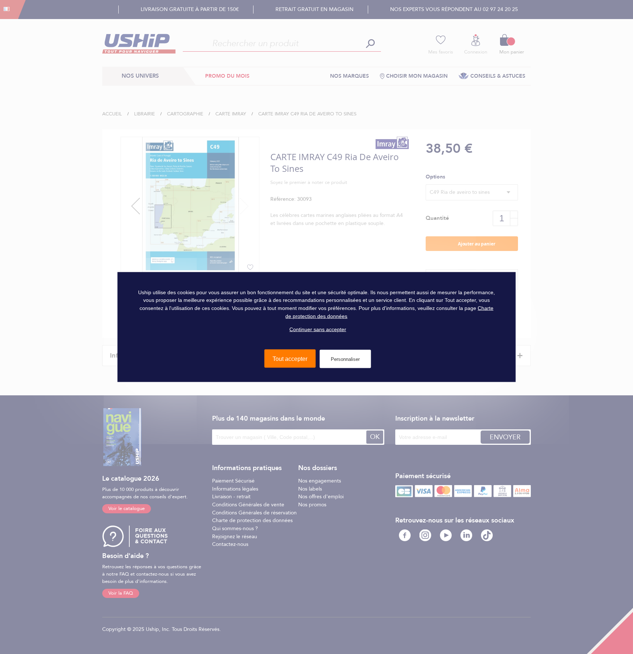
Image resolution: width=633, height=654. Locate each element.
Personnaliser (345, 359)
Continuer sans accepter (317, 329)
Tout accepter (290, 358)
